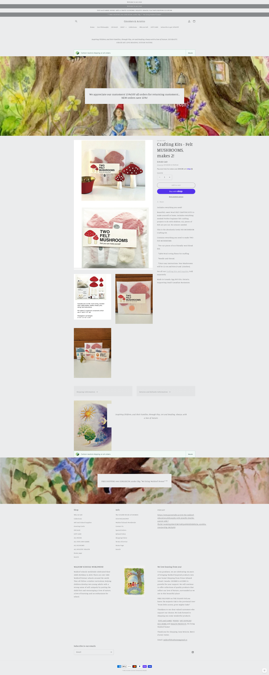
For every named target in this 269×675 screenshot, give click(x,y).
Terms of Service (121, 541)
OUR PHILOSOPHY (122, 519)
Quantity (160, 173)
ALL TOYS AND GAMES (81, 541)
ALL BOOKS (78, 538)
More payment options (176, 196)
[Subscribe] (111, 652)
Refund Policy (121, 534)
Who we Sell (78, 515)
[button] (76, 21)
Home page (78, 553)
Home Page (120, 545)
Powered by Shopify (141, 670)
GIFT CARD (77, 534)
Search (76, 557)
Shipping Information (86, 392)
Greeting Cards (79, 526)
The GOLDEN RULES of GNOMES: (127, 515)
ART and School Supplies (83, 522)
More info (190, 52)
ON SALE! (77, 530)
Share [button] (162, 202)
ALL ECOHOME (79, 545)
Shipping (160, 165)
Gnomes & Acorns (131, 670)
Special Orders (121, 530)
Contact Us (119, 526)
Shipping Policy (121, 538)
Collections (78, 519)
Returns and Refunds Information (153, 392)
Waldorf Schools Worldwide (126, 522)
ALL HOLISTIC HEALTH (82, 549)
